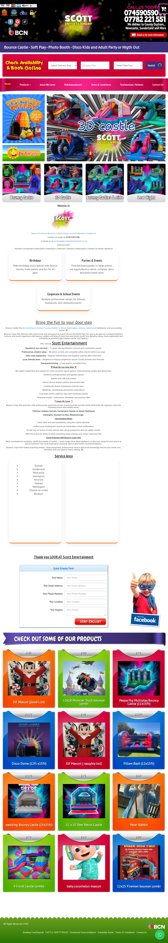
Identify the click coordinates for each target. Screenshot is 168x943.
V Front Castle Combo (29, 886)
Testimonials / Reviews (131, 84)
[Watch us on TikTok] (25, 21)
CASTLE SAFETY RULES (56, 932)
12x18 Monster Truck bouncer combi (84, 702)
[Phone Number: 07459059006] (145, 12)
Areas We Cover (47, 84)
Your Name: (57, 577)
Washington (72, 328)
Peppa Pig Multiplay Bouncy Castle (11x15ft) (139, 702)
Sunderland (30, 328)
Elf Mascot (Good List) (29, 702)
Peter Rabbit (139, 824)
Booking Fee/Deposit (33, 932)
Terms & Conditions (101, 84)
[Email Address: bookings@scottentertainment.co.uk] (148, 34)
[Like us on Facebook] (10, 21)
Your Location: (56, 601)
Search (151, 65)
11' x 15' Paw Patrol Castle (84, 824)
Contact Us (157, 84)
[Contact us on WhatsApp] (160, 935)
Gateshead (91, 328)
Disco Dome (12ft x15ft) (29, 763)
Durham (40, 328)
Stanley (81, 328)
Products (24, 84)
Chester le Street (58, 328)
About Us (52, 233)
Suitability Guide (106, 932)
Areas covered (69, 233)
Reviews (81, 233)
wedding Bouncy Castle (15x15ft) (29, 824)
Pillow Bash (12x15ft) (139, 763)
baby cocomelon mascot (84, 886)
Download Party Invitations (83, 932)
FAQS (59, 233)
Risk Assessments (73, 84)
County (47, 328)
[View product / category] (23, 118)
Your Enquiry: (56, 609)
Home (8, 83)
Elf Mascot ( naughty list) (84, 763)
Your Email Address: (53, 585)
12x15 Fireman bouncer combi (139, 886)
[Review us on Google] (18, 21)
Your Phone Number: (53, 593)
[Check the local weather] (24, 154)
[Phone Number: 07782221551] (145, 19)
